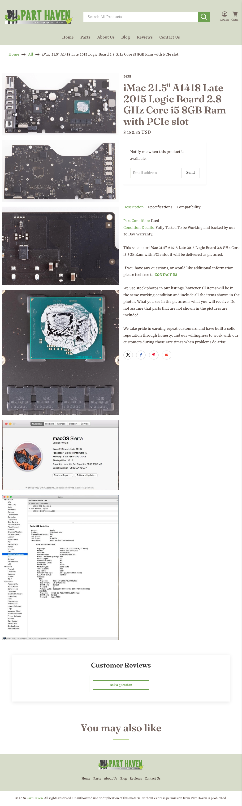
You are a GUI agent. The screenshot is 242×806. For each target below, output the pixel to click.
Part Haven (34, 798)
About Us (106, 37)
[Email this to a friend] (166, 355)
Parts (85, 37)
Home (68, 37)
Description (133, 207)
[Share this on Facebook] (141, 355)
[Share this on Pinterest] (154, 355)
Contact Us (169, 37)
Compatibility (189, 207)
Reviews (145, 37)
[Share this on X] (128, 355)
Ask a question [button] (121, 685)
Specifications (160, 207)
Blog (125, 37)
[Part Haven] (38, 17)
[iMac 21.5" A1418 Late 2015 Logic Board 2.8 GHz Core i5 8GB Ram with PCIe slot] (60, 104)
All (30, 54)
